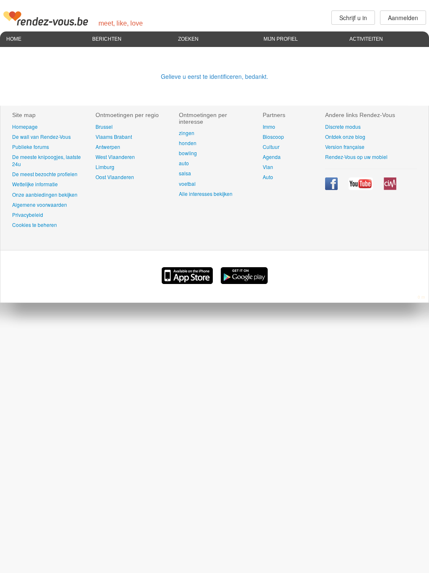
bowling (188, 152)
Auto (268, 176)
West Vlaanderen (115, 156)
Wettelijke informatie (35, 184)
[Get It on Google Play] (244, 281)
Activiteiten (366, 39)
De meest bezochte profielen (45, 173)
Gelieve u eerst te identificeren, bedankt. (214, 76)
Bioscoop (273, 136)
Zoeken (188, 39)
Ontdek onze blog (345, 136)
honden (187, 142)
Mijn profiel (281, 39)
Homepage (25, 126)
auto (184, 163)
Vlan (268, 166)
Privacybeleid (27, 214)
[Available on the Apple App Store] (188, 281)
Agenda (272, 156)
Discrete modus (343, 126)
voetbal (187, 183)
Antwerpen (108, 146)
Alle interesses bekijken (206, 193)
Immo (269, 126)
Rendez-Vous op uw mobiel (356, 156)
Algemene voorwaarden (39, 204)
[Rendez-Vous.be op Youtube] (361, 187)
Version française (344, 146)
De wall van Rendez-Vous (41, 136)
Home (13, 39)
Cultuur (271, 146)
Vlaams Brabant (114, 136)
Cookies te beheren (34, 224)
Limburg (105, 166)
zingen (186, 132)
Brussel (104, 126)
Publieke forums (30, 146)
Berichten (106, 39)
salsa (185, 173)
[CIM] (390, 187)
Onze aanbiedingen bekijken (45, 194)
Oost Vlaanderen (115, 176)
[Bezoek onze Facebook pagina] (332, 187)
